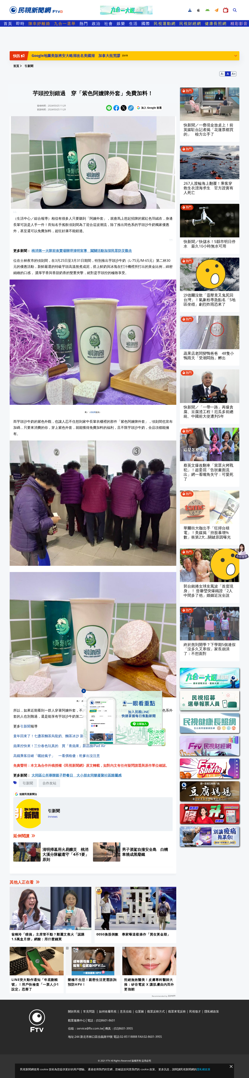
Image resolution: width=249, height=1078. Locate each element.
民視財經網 (190, 23)
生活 (133, 23)
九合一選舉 (65, 23)
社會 (108, 23)
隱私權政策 (203, 1069)
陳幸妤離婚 (39, 23)
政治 (96, 23)
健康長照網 (216, 23)
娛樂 (121, 23)
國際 (145, 23)
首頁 (8, 23)
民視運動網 (165, 23)
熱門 (83, 23)
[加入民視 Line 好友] (124, 719)
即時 (20, 23)
